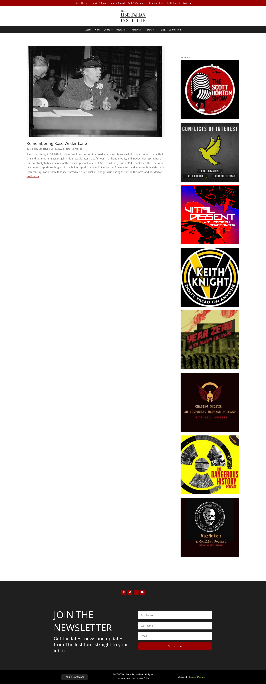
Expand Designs (197, 677)
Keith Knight (173, 3)
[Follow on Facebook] (136, 592)
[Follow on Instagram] (129, 592)
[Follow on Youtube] (142, 592)
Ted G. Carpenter (137, 3)
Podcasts (120, 30)
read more (33, 176)
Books (107, 30)
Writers (187, 3)
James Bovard (118, 3)
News (98, 30)
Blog (163, 30)
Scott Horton (81, 3)
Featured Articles (73, 148)
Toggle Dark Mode (74, 677)
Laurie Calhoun (99, 3)
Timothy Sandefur (39, 148)
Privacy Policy (142, 678)
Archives (136, 30)
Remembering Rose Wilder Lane (57, 143)
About (88, 30)
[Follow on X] (123, 592)
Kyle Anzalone (156, 3)
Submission (175, 30)
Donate (151, 30)
